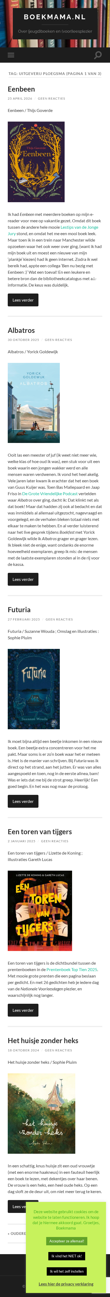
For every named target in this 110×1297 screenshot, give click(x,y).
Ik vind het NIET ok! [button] (67, 1256)
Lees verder (23, 299)
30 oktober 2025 (23, 340)
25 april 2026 (20, 98)
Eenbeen (21, 89)
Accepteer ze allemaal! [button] (66, 1241)
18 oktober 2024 (23, 1050)
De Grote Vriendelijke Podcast (50, 493)
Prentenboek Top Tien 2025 (71, 969)
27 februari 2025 (24, 619)
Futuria (19, 609)
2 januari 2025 (22, 841)
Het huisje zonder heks (43, 1040)
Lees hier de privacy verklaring (66, 1283)
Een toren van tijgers (40, 831)
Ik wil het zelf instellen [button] (67, 1271)
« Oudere (17, 1233)
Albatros (21, 330)
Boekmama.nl (55, 17)
